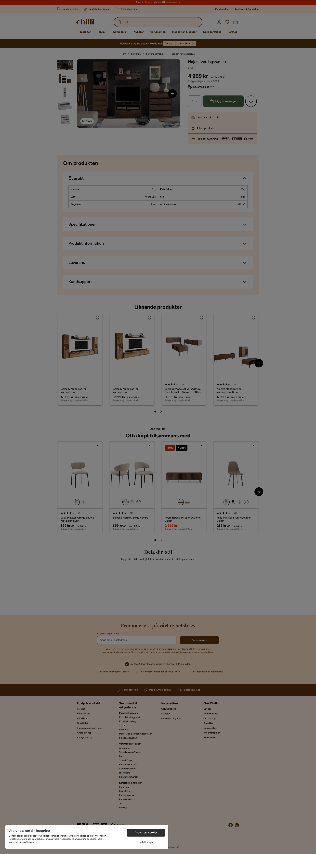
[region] (86, 837)
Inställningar (146, 842)
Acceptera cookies (146, 832)
